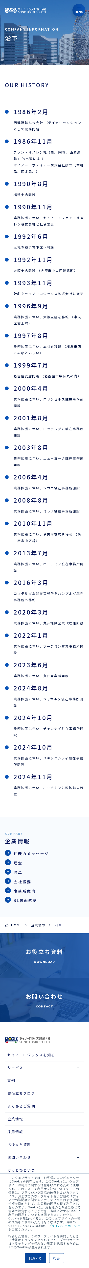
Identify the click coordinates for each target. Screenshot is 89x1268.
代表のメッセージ (31, 853)
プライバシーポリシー (64, 1225)
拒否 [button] (56, 1258)
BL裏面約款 (25, 900)
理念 (18, 862)
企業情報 (38, 925)
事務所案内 (25, 891)
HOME (16, 925)
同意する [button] (35, 1258)
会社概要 (22, 881)
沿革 (18, 872)
